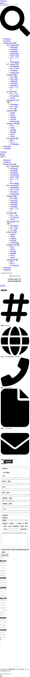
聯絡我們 (2, 575)
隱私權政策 (3, 582)
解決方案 (2, 637)
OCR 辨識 (3, 622)
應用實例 (2, 634)
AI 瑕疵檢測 (3, 620)
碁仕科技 (2, 3)
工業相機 (2, 600)
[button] (15, 35)
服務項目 (2, 565)
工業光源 (2, 605)
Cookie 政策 (3, 585)
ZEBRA (2, 591)
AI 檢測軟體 (3, 610)
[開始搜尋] (16, 5)
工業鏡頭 (2, 603)
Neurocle (2, 593)
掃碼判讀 (2, 625)
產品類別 (8, 523)
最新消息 (2, 570)
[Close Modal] (1, 558)
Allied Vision (3, 589)
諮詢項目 (5, 518)
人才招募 (2, 568)
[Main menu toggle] (2, 156)
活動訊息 (2, 573)
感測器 (2, 615)
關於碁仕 (2, 563)
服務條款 (2, 580)
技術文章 (2, 632)
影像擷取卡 (3, 608)
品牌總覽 (2, 596)
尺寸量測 (2, 627)
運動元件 (2, 613)
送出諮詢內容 (5, 555)
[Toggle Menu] (14, 43)
